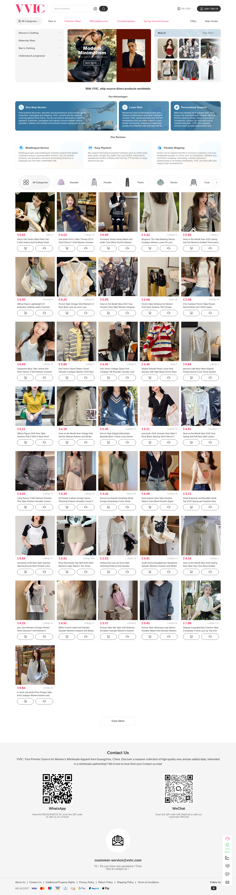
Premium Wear (73, 21)
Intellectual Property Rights (60, 882)
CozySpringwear (126, 21)
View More (209, 32)
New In (52, 21)
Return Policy (105, 882)
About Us (20, 882)
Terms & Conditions (148, 882)
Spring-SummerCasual (156, 21)
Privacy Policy (86, 882)
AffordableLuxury (99, 21)
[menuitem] (39, 33)
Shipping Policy (125, 882)
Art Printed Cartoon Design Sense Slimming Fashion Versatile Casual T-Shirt (76, 501)
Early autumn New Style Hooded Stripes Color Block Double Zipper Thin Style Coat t (157, 501)
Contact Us (35, 882)
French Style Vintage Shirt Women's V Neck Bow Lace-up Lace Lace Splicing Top (76, 307)
